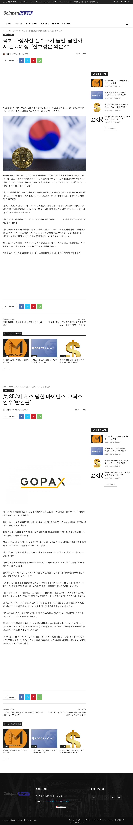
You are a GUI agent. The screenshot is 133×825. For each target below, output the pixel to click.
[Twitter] (121, 1)
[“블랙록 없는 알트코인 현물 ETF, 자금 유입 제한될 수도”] (97, 119)
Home (5, 31)
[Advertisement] (82, 13)
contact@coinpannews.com (57, 801)
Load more (110, 129)
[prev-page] (4, 368)
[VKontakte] (119, 797)
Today (11, 31)
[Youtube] (128, 1)
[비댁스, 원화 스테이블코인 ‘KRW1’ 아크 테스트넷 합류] (44, 348)
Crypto (11, 34)
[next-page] (8, 368)
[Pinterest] (33, 60)
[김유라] (4, 54)
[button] (127, 24)
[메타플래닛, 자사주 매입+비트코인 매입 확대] (16, 348)
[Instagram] (117, 1)
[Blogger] (93, 797)
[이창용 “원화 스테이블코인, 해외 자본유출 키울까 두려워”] (73, 348)
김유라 (9, 54)
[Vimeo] (125, 1)
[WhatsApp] (39, 60)
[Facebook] (114, 1)
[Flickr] (106, 797)
